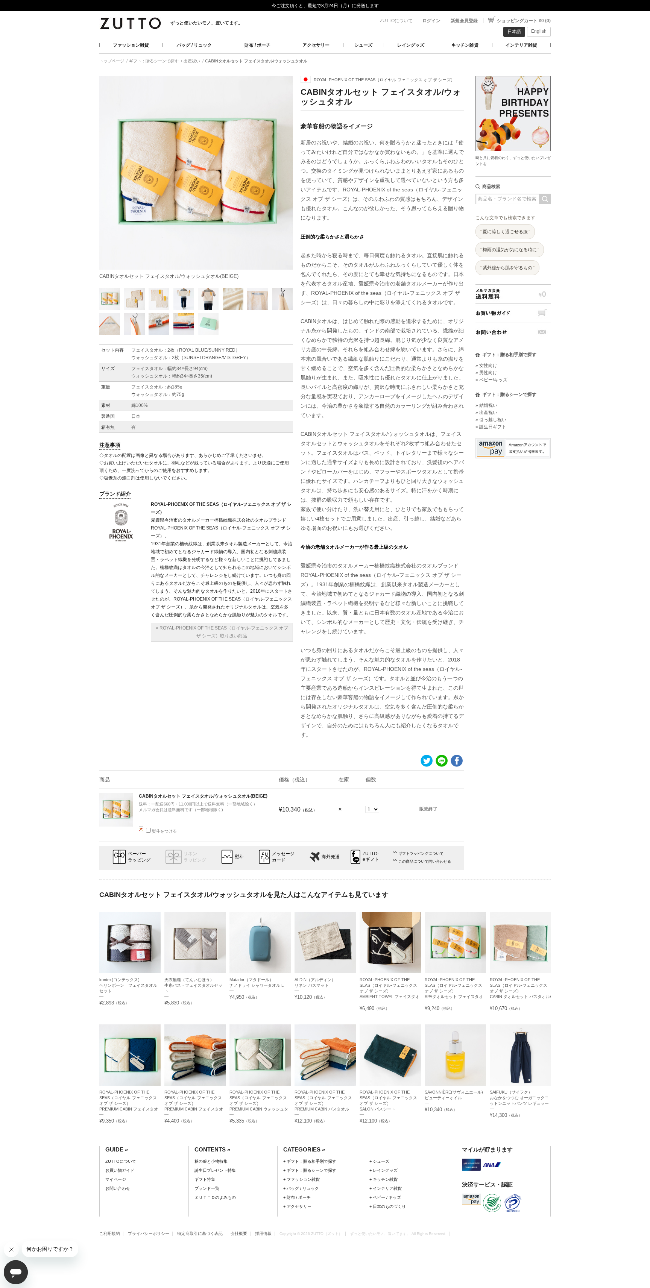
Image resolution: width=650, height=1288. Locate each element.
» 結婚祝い (486, 405)
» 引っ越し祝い (490, 419)
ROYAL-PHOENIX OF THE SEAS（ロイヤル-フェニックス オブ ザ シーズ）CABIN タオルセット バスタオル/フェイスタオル (520, 990)
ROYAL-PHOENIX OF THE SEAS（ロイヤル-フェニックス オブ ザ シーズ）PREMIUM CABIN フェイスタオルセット (128, 1103)
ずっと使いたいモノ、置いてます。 (206, 23)
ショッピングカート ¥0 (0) (524, 20)
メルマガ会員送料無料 (513, 293)
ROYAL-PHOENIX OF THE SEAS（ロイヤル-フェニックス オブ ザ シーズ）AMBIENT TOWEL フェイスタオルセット (389, 990)
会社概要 (239, 1233)
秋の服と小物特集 (211, 1161)
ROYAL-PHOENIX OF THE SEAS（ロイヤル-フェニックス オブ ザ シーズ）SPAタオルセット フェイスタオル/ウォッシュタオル (454, 990)
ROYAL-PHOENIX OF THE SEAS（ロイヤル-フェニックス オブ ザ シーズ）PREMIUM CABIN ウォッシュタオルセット (258, 1103)
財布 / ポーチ (257, 45)
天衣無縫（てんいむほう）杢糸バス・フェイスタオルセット (193, 985)
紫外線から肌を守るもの (507, 267)
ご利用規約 (109, 1233)
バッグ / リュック (194, 45)
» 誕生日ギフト (490, 426)
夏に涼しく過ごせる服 (505, 231)
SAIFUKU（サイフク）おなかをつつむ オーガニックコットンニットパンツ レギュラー (519, 1098)
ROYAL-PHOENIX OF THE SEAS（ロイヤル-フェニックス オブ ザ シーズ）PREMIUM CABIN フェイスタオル (193, 1103)
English (539, 31)
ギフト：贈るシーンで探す (154, 61)
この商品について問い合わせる (424, 861)
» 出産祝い (486, 412)
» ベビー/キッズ (491, 379)
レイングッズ (410, 45)
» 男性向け (486, 372)
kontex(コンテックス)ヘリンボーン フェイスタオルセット (128, 985)
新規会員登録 (464, 20)
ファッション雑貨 (131, 45)
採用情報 (263, 1233)
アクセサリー (316, 45)
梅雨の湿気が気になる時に (510, 249)
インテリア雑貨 (521, 45)
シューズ (363, 45)
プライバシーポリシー (148, 1233)
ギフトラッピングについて (420, 853)
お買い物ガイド (513, 313)
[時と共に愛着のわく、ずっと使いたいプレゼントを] (513, 74)
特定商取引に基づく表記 (200, 1233)
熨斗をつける (164, 831)
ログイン (431, 20)
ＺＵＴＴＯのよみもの (215, 1197)
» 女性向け (486, 365)
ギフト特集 (204, 1179)
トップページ (111, 61)
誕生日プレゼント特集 (215, 1170)
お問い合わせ (513, 332)
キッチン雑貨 (464, 45)
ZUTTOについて (396, 20)
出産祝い (192, 61)
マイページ (115, 1179)
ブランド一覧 (206, 1188)
